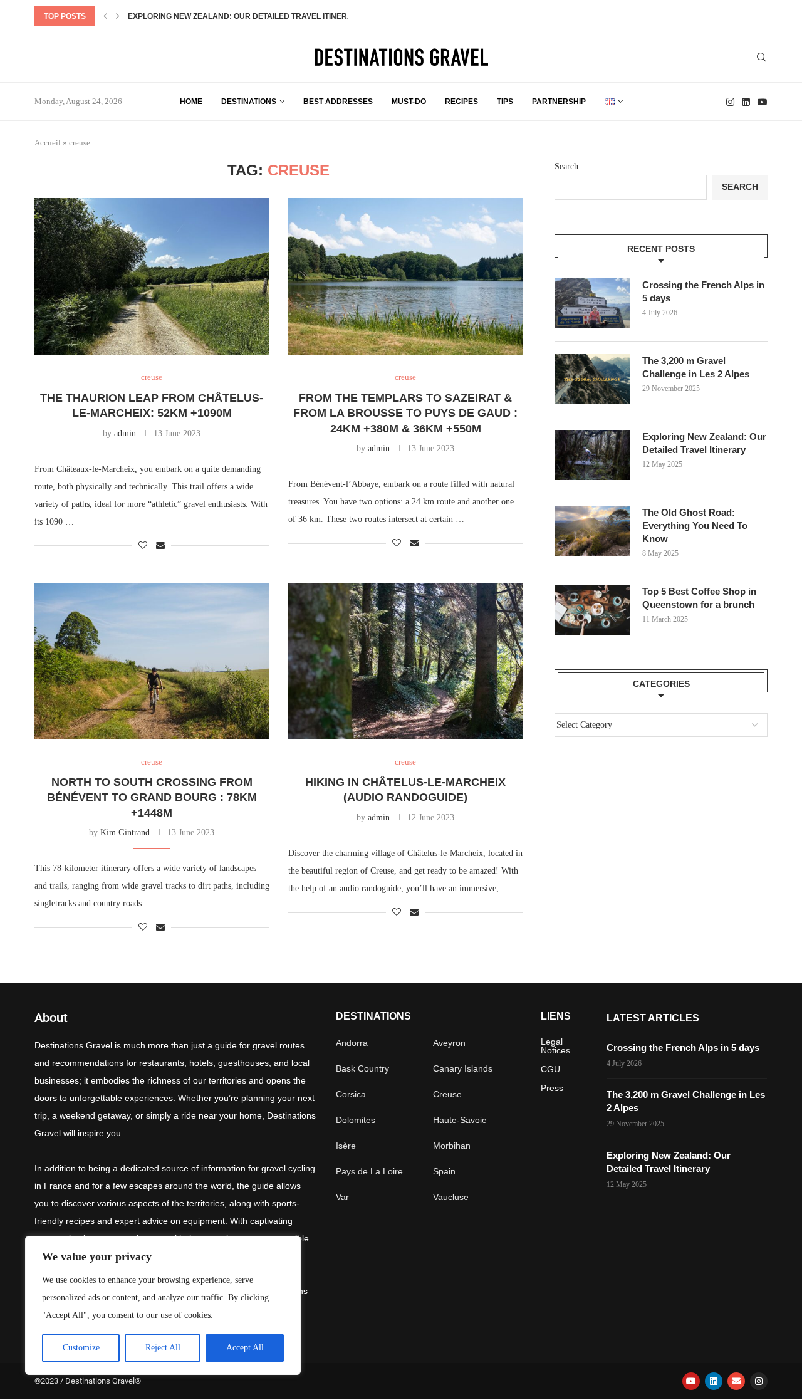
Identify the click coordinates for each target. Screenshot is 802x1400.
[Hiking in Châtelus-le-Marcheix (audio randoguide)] (405, 661)
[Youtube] (762, 102)
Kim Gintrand (125, 832)
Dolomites (355, 1119)
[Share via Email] (160, 546)
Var (342, 1197)
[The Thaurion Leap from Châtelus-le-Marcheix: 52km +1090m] (151, 276)
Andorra (352, 1042)
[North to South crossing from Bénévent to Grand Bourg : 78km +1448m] (151, 661)
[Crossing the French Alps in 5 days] (592, 303)
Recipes (461, 101)
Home (191, 101)
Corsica (351, 1094)
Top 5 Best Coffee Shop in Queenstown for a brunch (699, 598)
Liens (556, 1016)
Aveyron (449, 1042)
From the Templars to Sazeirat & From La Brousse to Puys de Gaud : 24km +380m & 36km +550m (405, 413)
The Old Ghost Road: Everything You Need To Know (694, 525)
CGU (550, 1069)
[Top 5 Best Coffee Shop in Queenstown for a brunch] (592, 610)
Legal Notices (555, 1046)
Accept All (245, 1347)
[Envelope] (736, 1381)
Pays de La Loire (369, 1171)
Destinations (248, 101)
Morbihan (452, 1145)
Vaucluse (451, 1197)
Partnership (559, 101)
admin (125, 433)
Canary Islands (462, 1068)
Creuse (447, 1094)
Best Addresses (338, 101)
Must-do (409, 101)
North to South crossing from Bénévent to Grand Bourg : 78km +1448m (152, 797)
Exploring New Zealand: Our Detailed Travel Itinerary (245, 16)
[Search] (761, 58)
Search (566, 166)
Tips (505, 101)
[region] (163, 1305)
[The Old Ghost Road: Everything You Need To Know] (592, 531)
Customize (81, 1347)
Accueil (47, 142)
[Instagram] (730, 102)
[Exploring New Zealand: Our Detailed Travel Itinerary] (592, 455)
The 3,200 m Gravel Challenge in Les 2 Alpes (695, 367)
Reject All (162, 1347)
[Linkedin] (746, 102)
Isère (346, 1145)
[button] (105, 16)
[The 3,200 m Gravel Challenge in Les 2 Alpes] (592, 379)
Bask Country (362, 1068)
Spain (444, 1171)
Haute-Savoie (460, 1119)
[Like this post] (142, 546)
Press (552, 1088)
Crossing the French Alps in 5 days (703, 291)
